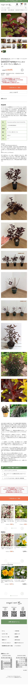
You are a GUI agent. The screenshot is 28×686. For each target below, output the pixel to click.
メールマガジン (18, 645)
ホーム (3, 630)
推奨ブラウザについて (19, 642)
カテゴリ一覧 (4, 633)
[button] (22, 528)
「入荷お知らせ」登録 (14, 87)
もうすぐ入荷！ (4, 10)
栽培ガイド (4, 639)
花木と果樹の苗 (11, 10)
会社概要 (16, 636)
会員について (17, 633)
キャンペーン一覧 (5, 636)
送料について (4, 98)
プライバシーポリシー (6, 642)
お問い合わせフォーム (14, 621)
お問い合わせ (17, 639)
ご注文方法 (17, 630)
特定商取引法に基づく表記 (7, 645)
